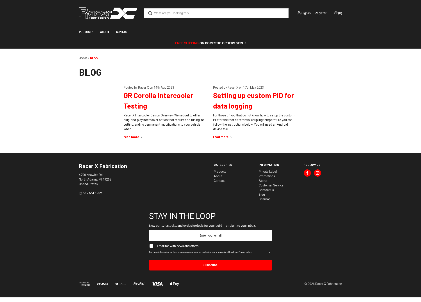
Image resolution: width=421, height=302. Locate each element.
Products (86, 32)
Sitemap (265, 199)
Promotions (267, 176)
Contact (122, 32)
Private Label (268, 171)
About (104, 32)
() (339, 13)
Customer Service (271, 185)
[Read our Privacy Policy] (269, 252)
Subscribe (210, 265)
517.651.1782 (92, 193)
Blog (262, 194)
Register (320, 13)
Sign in (306, 13)
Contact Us (266, 190)
